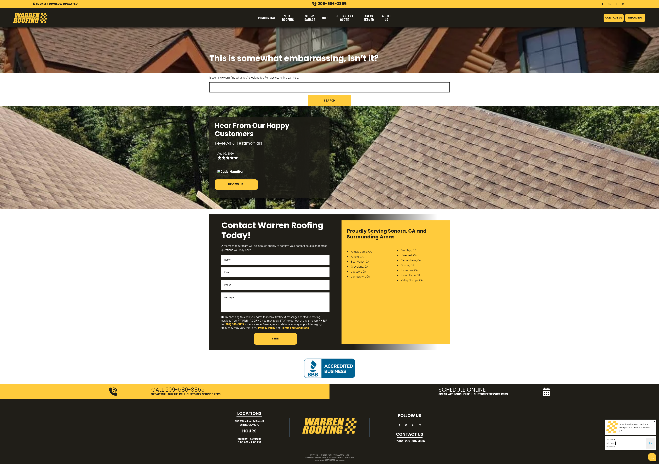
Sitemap (309, 457)
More (325, 17)
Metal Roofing (288, 18)
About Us (386, 18)
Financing (635, 18)
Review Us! (236, 184)
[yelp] (616, 3)
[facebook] (602, 3)
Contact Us (613, 18)
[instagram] (623, 3)
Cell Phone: (610, 443)
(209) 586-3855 (234, 324)
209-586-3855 (415, 441)
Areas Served (369, 18)
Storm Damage (309, 18)
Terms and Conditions (295, 328)
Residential (267, 17)
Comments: (610, 447)
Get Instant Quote (345, 18)
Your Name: (610, 439)
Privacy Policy (266, 328)
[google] (609, 3)
